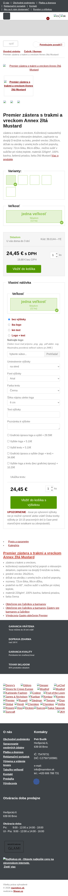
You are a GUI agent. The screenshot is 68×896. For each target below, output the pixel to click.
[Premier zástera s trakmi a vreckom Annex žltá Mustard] (11, 180)
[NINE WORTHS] (59, 689)
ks (60, 255)
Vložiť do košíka (24, 269)
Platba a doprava (47, 2)
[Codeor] (35, 693)
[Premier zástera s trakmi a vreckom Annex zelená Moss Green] (23, 180)
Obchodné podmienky (24, 2)
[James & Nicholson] (15, 697)
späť (11, 43)
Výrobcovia (12, 615)
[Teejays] (49, 700)
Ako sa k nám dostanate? (16, 9)
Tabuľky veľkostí (13, 769)
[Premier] (9, 700)
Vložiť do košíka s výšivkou (33, 502)
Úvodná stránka (11, 51)
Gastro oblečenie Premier (33, 615)
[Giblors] (26, 685)
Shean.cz (18, 891)
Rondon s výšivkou (42, 9)
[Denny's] (9, 685)
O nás (6, 2)
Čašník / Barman (33, 51)
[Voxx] (19, 708)
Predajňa (8, 778)
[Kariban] (34, 697)
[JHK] (61, 712)
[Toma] (47, 704)
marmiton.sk (17, 888)
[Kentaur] (47, 697)
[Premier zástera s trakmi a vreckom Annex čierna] (46, 180)
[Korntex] (59, 697)
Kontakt (33, 6)
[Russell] (22, 700)
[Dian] (61, 700)
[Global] (8, 704)
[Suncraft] (9, 712)
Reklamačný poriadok (14, 6)
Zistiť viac (10, 866)
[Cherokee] (32, 704)
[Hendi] (19, 704)
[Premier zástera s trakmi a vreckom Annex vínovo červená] (11, 192)
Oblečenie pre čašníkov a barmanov (26, 604)
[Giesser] (42, 685)
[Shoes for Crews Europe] (18, 689)
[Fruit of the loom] (54, 693)
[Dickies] (28, 708)
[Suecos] (39, 708)
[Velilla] (60, 704)
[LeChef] (59, 685)
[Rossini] (8, 708)
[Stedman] (35, 700)
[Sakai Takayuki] (55, 708)
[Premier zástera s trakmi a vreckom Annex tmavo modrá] (34, 180)
